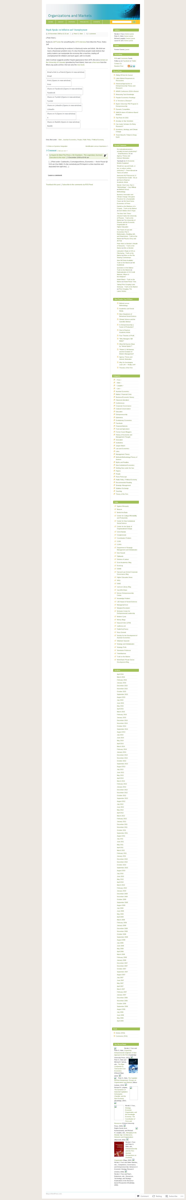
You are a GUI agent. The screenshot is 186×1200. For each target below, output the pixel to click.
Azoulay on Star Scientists (124, 121)
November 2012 (122, 792)
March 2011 (121, 850)
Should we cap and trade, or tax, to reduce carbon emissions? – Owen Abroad (126, 168)
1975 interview (80, 42)
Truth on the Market (123, 656)
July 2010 (120, 873)
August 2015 (121, 697)
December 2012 (122, 790)
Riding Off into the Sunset (124, 75)
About (61, 22)
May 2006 (120, 1018)
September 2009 (122, 902)
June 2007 (120, 980)
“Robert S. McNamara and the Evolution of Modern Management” (126, 352)
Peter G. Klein (78, 33)
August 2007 (121, 974)
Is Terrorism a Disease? (124, 101)
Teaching (119, 491)
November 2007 (122, 966)
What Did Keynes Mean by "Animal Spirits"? (127, 345)
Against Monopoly (123, 506)
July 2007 (120, 977)
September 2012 (122, 798)
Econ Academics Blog (124, 562)
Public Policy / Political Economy (93, 139)
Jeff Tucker (57, 42)
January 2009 (121, 925)
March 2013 (121, 781)
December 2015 (122, 685)
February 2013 (122, 784)
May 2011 (120, 844)
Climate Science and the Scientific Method (127, 320)
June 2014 (120, 738)
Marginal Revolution (123, 608)
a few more (96, 62)
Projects (84, 22)
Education (119, 411)
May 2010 (120, 879)
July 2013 (120, 769)
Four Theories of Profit (126, 335)
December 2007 (122, 963)
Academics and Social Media (126, 310)
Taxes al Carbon (122, 172)
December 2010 (122, 859)
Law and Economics (122, 448)
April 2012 (120, 813)
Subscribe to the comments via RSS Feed (77, 185)
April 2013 (120, 778)
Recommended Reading (124, 482)
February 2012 (122, 818)
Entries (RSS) (120, 1033)
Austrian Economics (70, 139)
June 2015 (120, 703)
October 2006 (121, 1003)
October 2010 (121, 865)
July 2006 (120, 1012)
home (127, 34)
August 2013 (121, 766)
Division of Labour (123, 559)
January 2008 (121, 960)
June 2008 (120, 946)
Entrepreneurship (121, 414)
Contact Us (118, 63)
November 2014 (122, 723)
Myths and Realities (122, 462)
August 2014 (121, 732)
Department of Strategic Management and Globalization (127, 549)
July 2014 (120, 735)
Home (50, 22)
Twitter (134, 61)
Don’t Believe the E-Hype (127, 210)
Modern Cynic (121, 616)
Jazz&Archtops (122, 590)
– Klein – (118, 383)
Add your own (62, 151)
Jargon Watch (120, 446)
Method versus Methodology (124, 304)
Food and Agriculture (122, 429)
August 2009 (121, 905)
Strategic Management (123, 485)
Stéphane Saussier (123, 641)
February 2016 (122, 680)
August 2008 (121, 940)
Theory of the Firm (122, 494)
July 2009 (120, 908)
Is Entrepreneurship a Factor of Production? (126, 326)
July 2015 (120, 700)
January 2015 (121, 717)
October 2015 (121, 691)
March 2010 (121, 885)
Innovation (119, 440)
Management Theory (123, 454)
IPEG (119, 580)
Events (97, 22)
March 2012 (121, 816)
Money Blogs (121, 620)
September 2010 (122, 867)
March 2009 (121, 920)
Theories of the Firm (126, 368)
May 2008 (120, 948)
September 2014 (122, 729)
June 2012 (120, 807)
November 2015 (122, 688)
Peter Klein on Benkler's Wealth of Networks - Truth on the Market (127, 246)
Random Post (118, 66)
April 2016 (120, 674)
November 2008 (122, 931)
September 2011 (122, 833)
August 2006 (121, 1009)
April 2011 (120, 847)
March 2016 (121, 677)
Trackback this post (53, 185)
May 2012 (120, 810)
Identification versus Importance (96, 146)
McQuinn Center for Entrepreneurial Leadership (126, 612)
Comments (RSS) (122, 1036)
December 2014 (122, 720)
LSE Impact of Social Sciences (127, 602)
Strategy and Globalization (125, 644)
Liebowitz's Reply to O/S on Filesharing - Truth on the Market (126, 253)
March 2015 (121, 711)
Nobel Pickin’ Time (130, 281)
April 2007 (120, 986)
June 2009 (120, 911)
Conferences (120, 403)
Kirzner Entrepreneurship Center (125, 594)
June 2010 (120, 876)
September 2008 (122, 937)
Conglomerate (121, 535)
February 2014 (122, 749)
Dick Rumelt (121, 553)
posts (132, 34)
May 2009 (120, 914)
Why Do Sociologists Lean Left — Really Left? (127, 363)
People (79, 139)
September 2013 (122, 764)
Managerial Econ (122, 605)
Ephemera (119, 417)
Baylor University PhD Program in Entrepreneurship (127, 105)
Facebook (126, 61)
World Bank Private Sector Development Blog (125, 661)
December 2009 (122, 894)
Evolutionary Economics (124, 420)
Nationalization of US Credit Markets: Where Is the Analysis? (126, 274)
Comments (124, 58)
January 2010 (121, 891)
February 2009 (122, 922)
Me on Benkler (129, 248)
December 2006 (122, 997)
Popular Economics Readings (125, 97)
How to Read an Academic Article (124, 331)
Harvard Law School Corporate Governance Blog (127, 573)
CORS (119, 544)
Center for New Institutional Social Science (126, 522)
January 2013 (121, 787)
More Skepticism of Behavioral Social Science (127, 315)
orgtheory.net (121, 626)
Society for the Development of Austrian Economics (127, 636)
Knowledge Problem (123, 598)
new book (80, 65)
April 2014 (120, 743)
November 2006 (122, 1000)
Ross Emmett (121, 632)
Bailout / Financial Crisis (124, 394)
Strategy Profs (121, 647)
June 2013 (120, 772)
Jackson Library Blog (124, 587)
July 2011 (120, 839)
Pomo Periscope (121, 477)
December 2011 (122, 824)
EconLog (120, 565)
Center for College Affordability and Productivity (127, 517)
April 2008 (120, 951)
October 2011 (121, 830)
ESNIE (119, 569)
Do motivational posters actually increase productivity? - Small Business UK (127, 151)
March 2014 (121, 746)
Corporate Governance (123, 406)
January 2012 (121, 821)
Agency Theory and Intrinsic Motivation (125, 358)
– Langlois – (120, 385)
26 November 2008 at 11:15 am (58, 33)
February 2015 (122, 714)
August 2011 (121, 836)
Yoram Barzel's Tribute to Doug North (126, 136)
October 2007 (121, 969)
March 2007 (121, 989)
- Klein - (60, 139)
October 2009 (121, 899)
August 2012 (121, 801)
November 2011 (122, 827)
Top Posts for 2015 (122, 118)
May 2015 (120, 706)
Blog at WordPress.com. (54, 1194)
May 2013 (120, 775)
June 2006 (120, 1015)
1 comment (92, 33)
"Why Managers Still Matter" (125, 340)
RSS (115, 58)
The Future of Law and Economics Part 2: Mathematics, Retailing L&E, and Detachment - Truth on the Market (127, 234)
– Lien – (118, 388)
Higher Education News (124, 577)
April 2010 (120, 882)
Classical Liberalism (122, 400)
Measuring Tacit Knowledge (125, 94)
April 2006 (120, 1021)
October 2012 (121, 795)
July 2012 (120, 804)
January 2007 (121, 995)
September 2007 (122, 972)
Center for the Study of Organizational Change (124, 527)
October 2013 (121, 761)
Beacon (119, 509)
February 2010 (122, 888)
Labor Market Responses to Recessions (125, 79)
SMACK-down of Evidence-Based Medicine (127, 113)
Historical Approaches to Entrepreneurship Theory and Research (125, 86)
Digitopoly (120, 556)
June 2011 (120, 841)
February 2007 (122, 992)
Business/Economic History (125, 397)
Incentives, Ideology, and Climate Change (127, 130)
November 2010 (122, 862)
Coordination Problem (124, 538)
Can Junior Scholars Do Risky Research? (126, 125)
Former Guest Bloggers (124, 432)
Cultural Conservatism (123, 409)
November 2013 (122, 758)
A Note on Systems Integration (57, 146)
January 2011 (121, 856)
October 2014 (121, 726)
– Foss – (119, 380)
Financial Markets (122, 426)
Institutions (119, 443)
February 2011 (122, 853)
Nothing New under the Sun (125, 468)
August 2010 (121, 870)
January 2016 (121, 683)
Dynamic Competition (123, 109)
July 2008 (120, 943)
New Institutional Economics (125, 465)
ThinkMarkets (121, 653)
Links (117, 451)
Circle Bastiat (121, 532)
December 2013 (122, 755)
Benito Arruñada (122, 512)
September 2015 (122, 694)
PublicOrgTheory (122, 629)
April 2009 (120, 917)
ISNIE (119, 583)
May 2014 (120, 740)
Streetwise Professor (124, 650)
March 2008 (121, 954)
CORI (119, 541)
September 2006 (122, 1006)
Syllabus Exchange (122, 488)
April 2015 (120, 709)
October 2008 (121, 934)
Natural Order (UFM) (124, 623)
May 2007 (120, 983)
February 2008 (122, 957)
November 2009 (122, 896)
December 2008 (122, 928)
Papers (72, 22)
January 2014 (121, 752)
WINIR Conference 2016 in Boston (127, 91)
